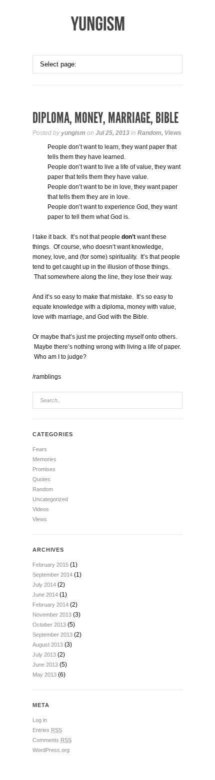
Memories (44, 459)
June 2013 (45, 665)
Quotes (41, 479)
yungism (73, 132)
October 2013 (49, 625)
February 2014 (50, 605)
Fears (39, 449)
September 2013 (52, 635)
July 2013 (44, 655)
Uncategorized (50, 499)
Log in (39, 720)
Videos (40, 509)
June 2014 (45, 595)
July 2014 (44, 585)
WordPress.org (51, 750)
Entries (47, 730)
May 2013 (44, 675)
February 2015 (50, 565)
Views (173, 132)
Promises (44, 469)
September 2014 (52, 575)
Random (150, 132)
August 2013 (47, 645)
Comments (52, 740)
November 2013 (52, 615)
